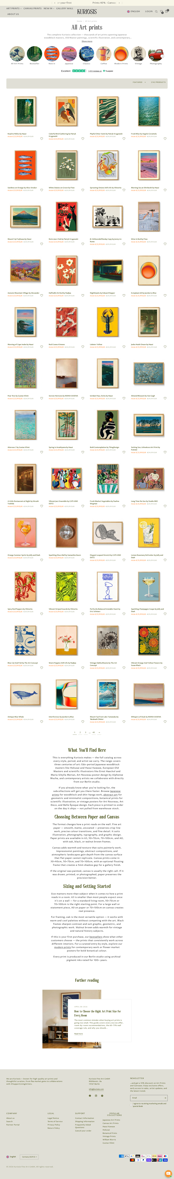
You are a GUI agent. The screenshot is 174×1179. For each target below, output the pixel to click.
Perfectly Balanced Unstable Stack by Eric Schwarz (105, 610)
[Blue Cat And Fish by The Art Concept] (25, 640)
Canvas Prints (33, 8)
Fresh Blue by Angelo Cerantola (144, 134)
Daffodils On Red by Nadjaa (60, 293)
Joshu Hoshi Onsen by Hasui (142, 344)
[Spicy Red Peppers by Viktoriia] (25, 586)
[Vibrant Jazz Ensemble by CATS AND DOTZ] (66, 478)
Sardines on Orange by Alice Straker (22, 188)
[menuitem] (14, 9)
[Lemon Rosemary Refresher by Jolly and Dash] (148, 532)
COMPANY (11, 1113)
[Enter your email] (165, 1098)
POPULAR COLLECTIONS (114, 1114)
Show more (87, 41)
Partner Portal (12, 1125)
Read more (78, 1034)
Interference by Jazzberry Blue (61, 717)
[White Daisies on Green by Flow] (66, 165)
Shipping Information (85, 1121)
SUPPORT (80, 1113)
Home (79, 21)
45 (94, 732)
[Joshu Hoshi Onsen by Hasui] (148, 322)
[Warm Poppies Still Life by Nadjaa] (66, 640)
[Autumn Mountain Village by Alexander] (25, 270)
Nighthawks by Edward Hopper (102, 293)
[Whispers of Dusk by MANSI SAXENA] (148, 694)
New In (48, 8)
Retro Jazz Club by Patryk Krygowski (63, 239)
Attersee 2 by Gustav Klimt (19, 447)
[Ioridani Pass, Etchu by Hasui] (107, 373)
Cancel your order (83, 1131)
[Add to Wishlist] (42, 139)
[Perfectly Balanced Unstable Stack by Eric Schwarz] (107, 586)
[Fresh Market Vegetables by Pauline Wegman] (107, 478)
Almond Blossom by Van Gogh (143, 396)
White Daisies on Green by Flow (62, 188)
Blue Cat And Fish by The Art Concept (23, 663)
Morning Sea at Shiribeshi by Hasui (145, 188)
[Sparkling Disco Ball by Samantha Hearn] (66, 532)
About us (13, 14)
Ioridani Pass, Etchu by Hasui (101, 396)
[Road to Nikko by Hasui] (25, 111)
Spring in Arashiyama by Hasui (61, 447)
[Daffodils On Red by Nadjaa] (66, 270)
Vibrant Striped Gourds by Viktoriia (63, 609)
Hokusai (106, 1130)
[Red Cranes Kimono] (66, 322)
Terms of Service (55, 1121)
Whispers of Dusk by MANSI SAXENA (146, 717)
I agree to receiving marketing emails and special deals (149, 1104)
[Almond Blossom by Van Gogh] (148, 373)
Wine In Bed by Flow (139, 239)
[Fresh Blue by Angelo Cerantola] (148, 111)
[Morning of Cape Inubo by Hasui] (25, 322)
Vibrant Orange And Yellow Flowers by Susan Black (146, 664)
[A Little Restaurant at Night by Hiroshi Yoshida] (25, 478)
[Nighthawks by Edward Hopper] (107, 270)
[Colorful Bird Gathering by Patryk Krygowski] (66, 111)
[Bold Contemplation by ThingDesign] (107, 424)
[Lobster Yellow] (107, 322)
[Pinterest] (104, 1096)
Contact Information (84, 1118)
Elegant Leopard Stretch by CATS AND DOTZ (105, 556)
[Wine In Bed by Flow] (148, 216)
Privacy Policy (54, 1125)
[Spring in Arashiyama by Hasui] (66, 424)
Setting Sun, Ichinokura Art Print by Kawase (145, 448)
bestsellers (96, 936)
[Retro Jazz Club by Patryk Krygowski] (66, 216)
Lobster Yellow (96, 344)
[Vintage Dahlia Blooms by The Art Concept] (107, 640)
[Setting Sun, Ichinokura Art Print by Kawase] (148, 424)
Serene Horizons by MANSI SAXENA (63, 396)
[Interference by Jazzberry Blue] (66, 694)
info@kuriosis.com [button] (96, 1089)
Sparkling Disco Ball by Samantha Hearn (65, 555)
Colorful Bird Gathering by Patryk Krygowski (62, 135)
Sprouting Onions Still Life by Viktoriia (105, 188)
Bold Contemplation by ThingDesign (104, 447)
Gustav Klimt (108, 1143)
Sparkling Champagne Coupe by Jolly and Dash (147, 610)
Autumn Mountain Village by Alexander (23, 293)
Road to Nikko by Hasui (17, 134)
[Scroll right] (162, 56)
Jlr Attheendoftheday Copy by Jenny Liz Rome (106, 240)
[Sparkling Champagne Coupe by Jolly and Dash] (148, 586)
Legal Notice (53, 1118)
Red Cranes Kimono (57, 344)
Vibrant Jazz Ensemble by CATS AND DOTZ (63, 502)
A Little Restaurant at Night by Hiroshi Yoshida (23, 502)
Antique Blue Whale (16, 717)
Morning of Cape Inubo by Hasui (20, 344)
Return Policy (54, 1128)
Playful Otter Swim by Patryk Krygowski (106, 134)
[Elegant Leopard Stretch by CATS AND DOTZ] (107, 532)
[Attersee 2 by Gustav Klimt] (25, 424)
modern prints (62, 947)
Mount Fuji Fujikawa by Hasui (19, 239)
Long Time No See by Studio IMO (144, 501)
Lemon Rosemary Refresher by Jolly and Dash (147, 556)
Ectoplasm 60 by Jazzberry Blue (143, 293)
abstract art (110, 794)
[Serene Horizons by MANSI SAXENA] (66, 373)
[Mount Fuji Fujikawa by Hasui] (25, 216)
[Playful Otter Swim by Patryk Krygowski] (107, 111)
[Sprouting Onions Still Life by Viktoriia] (107, 165)
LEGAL (51, 1113)
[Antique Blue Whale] (25, 694)
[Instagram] (98, 1096)
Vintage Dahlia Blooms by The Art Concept (103, 664)
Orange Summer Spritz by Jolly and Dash (24, 555)
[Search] (156, 11)
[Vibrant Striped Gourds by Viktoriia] (66, 586)
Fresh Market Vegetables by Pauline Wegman (104, 502)
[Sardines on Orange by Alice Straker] (25, 165)
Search (9, 1121)
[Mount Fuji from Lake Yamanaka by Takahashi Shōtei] (107, 694)
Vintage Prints (109, 1136)
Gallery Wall (64, 8)
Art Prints (13, 8)
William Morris (109, 1140)
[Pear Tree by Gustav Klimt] (25, 373)
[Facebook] (92, 1096)
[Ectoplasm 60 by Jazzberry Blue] (148, 270)
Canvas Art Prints (111, 1123)
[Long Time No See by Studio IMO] (148, 478)
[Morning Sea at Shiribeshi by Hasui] (148, 165)
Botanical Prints (110, 1133)
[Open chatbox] (168, 1173)
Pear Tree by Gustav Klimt (18, 396)
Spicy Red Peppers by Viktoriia (20, 609)
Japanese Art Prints (111, 1120)
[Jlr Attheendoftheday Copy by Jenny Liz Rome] (107, 216)
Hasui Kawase (109, 1126)
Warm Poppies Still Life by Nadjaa (62, 663)
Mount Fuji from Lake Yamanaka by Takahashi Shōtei (104, 718)
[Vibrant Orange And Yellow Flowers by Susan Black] (148, 640)
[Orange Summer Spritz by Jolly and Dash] (25, 532)
